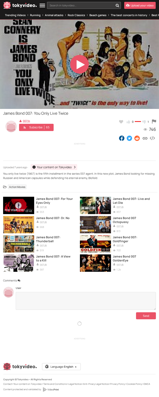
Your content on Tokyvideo (27, 383)
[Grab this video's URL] (145, 138)
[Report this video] (154, 122)
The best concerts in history (129, 15)
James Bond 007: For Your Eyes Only (54, 201)
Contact (7, 383)
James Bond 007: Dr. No (53, 218)
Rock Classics (76, 15)
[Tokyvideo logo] (20, 6)
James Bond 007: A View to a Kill (53, 258)
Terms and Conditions (55, 383)
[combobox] (84, 5)
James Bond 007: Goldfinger (125, 239)
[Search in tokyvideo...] (117, 5)
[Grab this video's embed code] (152, 138)
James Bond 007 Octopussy (124, 220)
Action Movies (17, 187)
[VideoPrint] (50, 389)
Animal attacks (54, 15)
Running (35, 15)
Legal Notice (75, 383)
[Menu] (42, 6)
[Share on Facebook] (121, 138)
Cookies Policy (134, 383)
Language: (62, 366)
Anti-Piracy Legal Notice (96, 383)
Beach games (97, 15)
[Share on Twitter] (129, 138)
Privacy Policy (117, 383)
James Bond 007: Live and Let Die (131, 201)
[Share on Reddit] (137, 138)
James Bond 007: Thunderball (48, 239)
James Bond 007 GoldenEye (124, 258)
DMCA (147, 383)
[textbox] (80, 5)
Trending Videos (15, 15)
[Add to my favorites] (121, 122)
